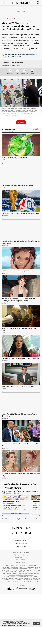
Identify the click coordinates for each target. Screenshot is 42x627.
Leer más (21, 122)
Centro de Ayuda (21, 559)
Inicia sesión (11, 509)
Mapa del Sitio (21, 537)
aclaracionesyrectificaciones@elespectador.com (21, 575)
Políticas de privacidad (21, 557)
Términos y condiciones (21, 555)
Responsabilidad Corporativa (21, 552)
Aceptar (36, 623)
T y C (18, 519)
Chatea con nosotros (22, 546)
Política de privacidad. (31, 519)
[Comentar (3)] (24, 71)
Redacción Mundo (17, 63)
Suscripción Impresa (21, 540)
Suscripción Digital (21, 543)
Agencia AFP (6, 63)
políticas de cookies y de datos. (17, 625)
